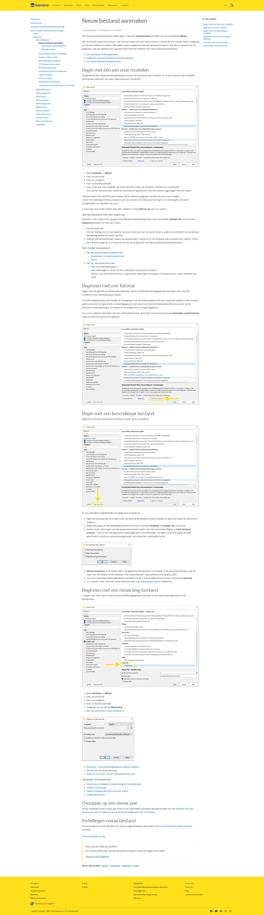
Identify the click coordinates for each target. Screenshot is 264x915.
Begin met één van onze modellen (218, 24)
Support (125, 5)
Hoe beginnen (139, 891)
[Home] (40, 5)
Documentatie (98, 5)
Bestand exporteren (48, 68)
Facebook (115, 865)
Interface (37, 37)
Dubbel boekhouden (96, 787)
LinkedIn (126, 865)
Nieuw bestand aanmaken (51, 43)
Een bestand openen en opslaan (53, 53)
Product (56, 5)
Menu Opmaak (42, 100)
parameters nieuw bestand (107, 710)
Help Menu (41, 124)
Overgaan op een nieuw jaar (215, 42)
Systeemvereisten (38, 891)
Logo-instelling (45, 75)
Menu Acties (41, 107)
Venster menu (42, 117)
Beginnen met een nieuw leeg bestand (216, 37)
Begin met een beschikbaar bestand (215, 32)
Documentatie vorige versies (145, 894)
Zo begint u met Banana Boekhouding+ (48, 27)
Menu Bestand (42, 40)
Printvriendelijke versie (93, 836)
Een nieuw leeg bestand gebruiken (103, 61)
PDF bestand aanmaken (49, 64)
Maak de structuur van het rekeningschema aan (110, 774)
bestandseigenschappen (106, 252)
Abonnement (36, 23)
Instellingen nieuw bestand (215, 46)
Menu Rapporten (43, 103)
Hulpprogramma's (95, 794)
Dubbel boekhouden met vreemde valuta (107, 791)
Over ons (189, 887)
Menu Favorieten (43, 114)
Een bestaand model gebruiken (102, 54)
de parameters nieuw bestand (177, 826)
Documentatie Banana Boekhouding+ (47, 30)
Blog (87, 5)
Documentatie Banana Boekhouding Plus (151, 887)
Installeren (35, 19)
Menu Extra (41, 96)
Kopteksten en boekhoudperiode (107, 256)
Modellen (34, 894)
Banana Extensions (39, 898)
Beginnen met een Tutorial (215, 28)
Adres (94, 259)
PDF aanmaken (45, 78)
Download (68, 5)
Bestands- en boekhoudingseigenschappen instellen (112, 767)
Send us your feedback (97, 856)
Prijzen (79, 5)
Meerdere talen (48, 49)
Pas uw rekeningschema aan (100, 263)
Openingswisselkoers (151, 581)
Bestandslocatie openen (49, 82)
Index (35, 33)
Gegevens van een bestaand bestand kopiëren (110, 58)
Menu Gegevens (43, 93)
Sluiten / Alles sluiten (48, 57)
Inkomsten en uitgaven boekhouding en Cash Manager (113, 784)
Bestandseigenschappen (50, 60)
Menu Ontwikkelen (44, 121)
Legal (33, 911)
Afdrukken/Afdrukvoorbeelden (53, 71)
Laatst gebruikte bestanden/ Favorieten (56, 85)
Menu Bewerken (43, 89)
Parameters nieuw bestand (54, 46)
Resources (112, 5)
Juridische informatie (194, 894)
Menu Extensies (43, 110)
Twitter (104, 865)
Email (135, 865)
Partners (137, 898)
